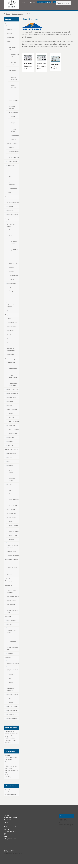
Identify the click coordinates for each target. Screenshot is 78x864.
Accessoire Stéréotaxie (13, 663)
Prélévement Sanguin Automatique (12, 546)
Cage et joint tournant (13, 389)
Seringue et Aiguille (12, 143)
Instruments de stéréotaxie (10, 689)
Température (10, 165)
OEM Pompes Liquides (12, 71)
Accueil (8, 14)
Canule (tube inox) (12, 567)
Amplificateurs (11, 362)
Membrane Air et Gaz (15, 55)
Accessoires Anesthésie (13, 202)
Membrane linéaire (13, 63)
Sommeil (8, 740)
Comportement (9, 315)
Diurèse (9, 624)
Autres (11, 674)
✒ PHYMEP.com (64, 820)
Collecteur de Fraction (13, 596)
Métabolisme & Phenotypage (9, 580)
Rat (10, 678)
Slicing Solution (11, 437)
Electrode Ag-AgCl (12, 397)
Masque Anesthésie (12, 694)
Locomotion (10, 339)
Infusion (13, 116)
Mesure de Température (13, 638)
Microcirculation (10, 738)
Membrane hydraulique (14, 78)
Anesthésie (8, 197)
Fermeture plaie (11, 283)
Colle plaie (12, 291)
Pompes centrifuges (13, 86)
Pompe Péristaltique (14, 100)
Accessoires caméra (14, 242)
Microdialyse (8, 585)
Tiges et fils (10, 445)
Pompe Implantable (14, 499)
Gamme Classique (14, 429)
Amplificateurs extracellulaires (13, 369)
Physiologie (8, 616)
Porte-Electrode (11, 714)
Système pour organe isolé (12, 648)
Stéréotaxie (8, 657)
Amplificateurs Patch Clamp (13, 384)
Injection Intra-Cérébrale (11, 559)
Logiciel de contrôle (13, 130)
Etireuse (9, 405)
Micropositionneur (12, 710)
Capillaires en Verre (12, 393)
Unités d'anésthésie (12, 214)
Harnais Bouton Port (12, 465)
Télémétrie (10, 653)
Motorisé (11, 417)
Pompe (9, 41)
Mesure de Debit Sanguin (11, 631)
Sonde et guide (11, 604)
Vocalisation (10, 354)
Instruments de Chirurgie (10, 305)
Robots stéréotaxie (12, 718)
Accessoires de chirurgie (11, 225)
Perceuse (11, 267)
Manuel (11, 413)
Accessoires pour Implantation (11, 591)
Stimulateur (10, 441)
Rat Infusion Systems (12, 479)
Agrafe (11, 287)
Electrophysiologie (17, 14)
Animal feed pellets (12, 322)
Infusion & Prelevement (11, 449)
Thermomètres (13, 188)
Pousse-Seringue (13, 112)
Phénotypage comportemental (11, 349)
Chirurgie (7, 219)
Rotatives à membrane (13, 94)
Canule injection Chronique (11, 573)
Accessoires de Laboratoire (9, 25)
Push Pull (13, 139)
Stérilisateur (12, 271)
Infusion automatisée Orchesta (12, 492)
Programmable (15, 135)
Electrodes (10, 401)
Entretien (11, 255)
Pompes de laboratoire (12, 107)
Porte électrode (11, 425)
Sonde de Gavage (12, 161)
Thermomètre (12, 641)
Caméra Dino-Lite (14, 250)
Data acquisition (11, 620)
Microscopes (12, 177)
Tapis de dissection (14, 275)
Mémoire (9, 343)
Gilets (8, 461)
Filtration (9, 29)
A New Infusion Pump (12, 453)
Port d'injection (11, 509)
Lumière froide (13, 263)
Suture (11, 295)
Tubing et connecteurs (13, 555)
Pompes (9, 484)
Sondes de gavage (12, 311)
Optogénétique (13, 433)
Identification (10, 37)
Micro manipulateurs (12, 706)
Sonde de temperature (12, 183)
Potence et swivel (11, 513)
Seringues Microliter (14, 157)
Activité (9, 318)
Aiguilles (11, 147)
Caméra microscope (14, 236)
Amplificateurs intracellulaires (13, 376)
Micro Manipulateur (12, 409)
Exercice (9, 335)
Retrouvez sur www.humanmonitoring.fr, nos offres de (11, 734)
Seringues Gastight (14, 151)
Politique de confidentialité (13, 853)
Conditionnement (11, 326)
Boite (10, 230)
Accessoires (10, 563)
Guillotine (9, 33)
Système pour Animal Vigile (12, 611)
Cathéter (9, 457)
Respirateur (10, 210)
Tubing (9, 192)
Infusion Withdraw (13, 123)
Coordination (10, 330)
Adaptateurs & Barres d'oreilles (12, 670)
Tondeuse (11, 279)
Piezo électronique (14, 421)
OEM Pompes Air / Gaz (13, 48)
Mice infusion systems (12, 471)
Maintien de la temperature (12, 172)
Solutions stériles (11, 551)
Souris (11, 682)
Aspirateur (10, 206)
